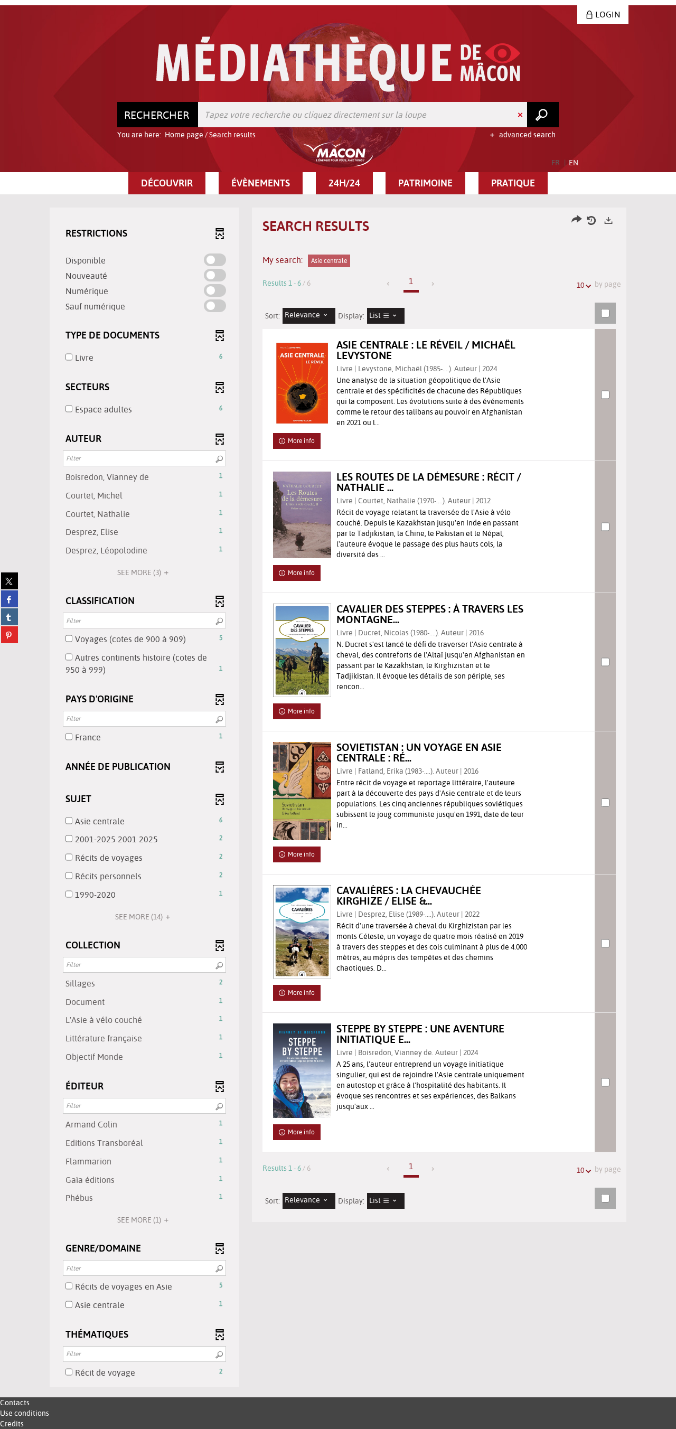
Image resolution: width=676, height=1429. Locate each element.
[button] (166, 183)
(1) (140, 1220)
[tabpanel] (338, 798)
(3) (140, 572)
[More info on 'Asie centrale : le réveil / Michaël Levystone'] (302, 383)
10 (580, 285)
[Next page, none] (433, 284)
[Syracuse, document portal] (338, 64)
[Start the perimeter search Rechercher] (543, 114)
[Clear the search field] (521, 114)
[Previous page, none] (389, 284)
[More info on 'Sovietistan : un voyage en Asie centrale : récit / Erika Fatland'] (302, 791)
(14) (139, 917)
